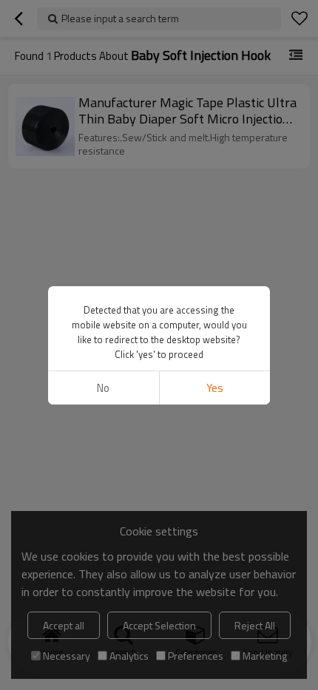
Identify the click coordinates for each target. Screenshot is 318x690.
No (103, 387)
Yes (214, 387)
